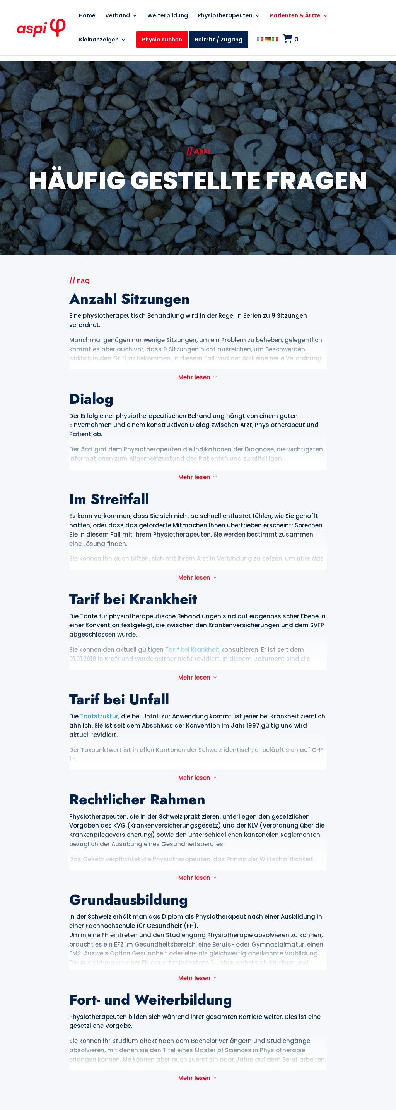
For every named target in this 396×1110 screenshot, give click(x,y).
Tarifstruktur (99, 716)
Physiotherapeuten (225, 16)
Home (87, 16)
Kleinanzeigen (99, 40)
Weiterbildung (167, 16)
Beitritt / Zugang (218, 39)
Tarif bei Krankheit (192, 649)
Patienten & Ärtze (295, 16)
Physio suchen (162, 39)
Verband (117, 16)
